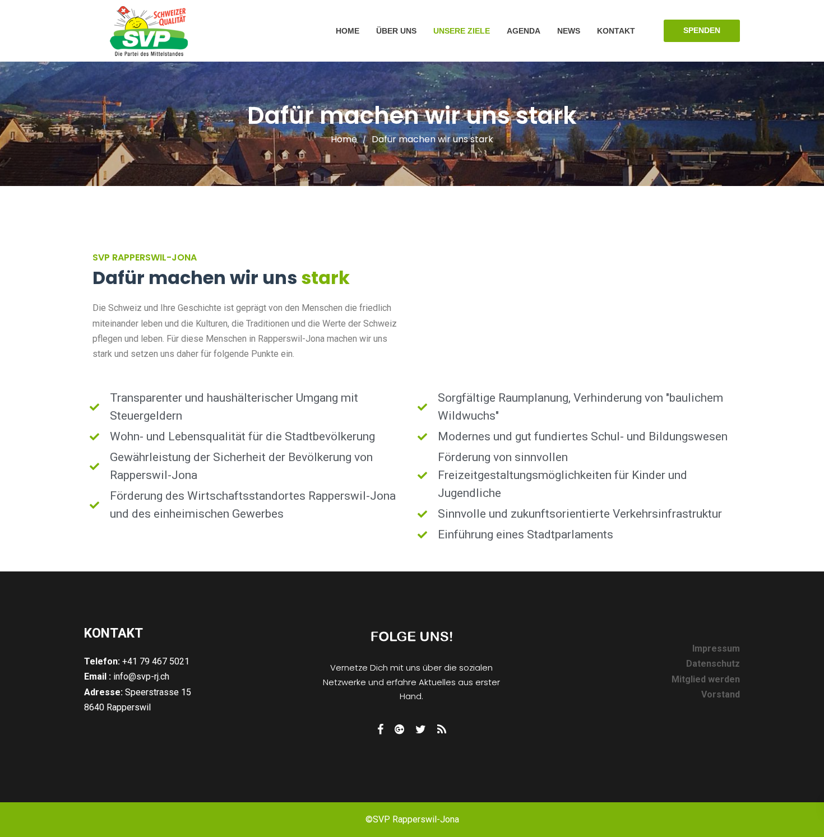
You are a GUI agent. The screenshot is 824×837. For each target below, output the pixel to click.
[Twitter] (420, 729)
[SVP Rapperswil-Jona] (149, 31)
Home (347, 30)
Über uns (396, 30)
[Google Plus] (399, 729)
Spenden (701, 30)
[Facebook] (380, 729)
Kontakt (616, 30)
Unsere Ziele (461, 30)
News (568, 30)
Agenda (523, 30)
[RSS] (441, 729)
